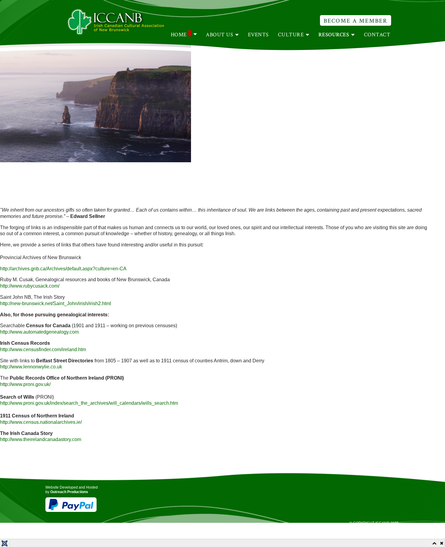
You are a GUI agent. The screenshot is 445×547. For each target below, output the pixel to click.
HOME (179, 34)
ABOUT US (219, 34)
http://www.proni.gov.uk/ (25, 384)
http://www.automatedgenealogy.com (39, 331)
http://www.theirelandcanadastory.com (40, 439)
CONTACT (377, 34)
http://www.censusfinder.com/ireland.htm (43, 349)
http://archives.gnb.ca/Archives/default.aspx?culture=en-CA (63, 268)
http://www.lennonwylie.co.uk (31, 366)
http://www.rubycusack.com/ (29, 285)
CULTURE (291, 34)
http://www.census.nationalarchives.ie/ (41, 422)
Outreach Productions (69, 492)
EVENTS (258, 34)
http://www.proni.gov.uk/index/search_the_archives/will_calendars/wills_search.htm (89, 403)
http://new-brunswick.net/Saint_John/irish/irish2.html (55, 303)
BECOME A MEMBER (355, 21)
